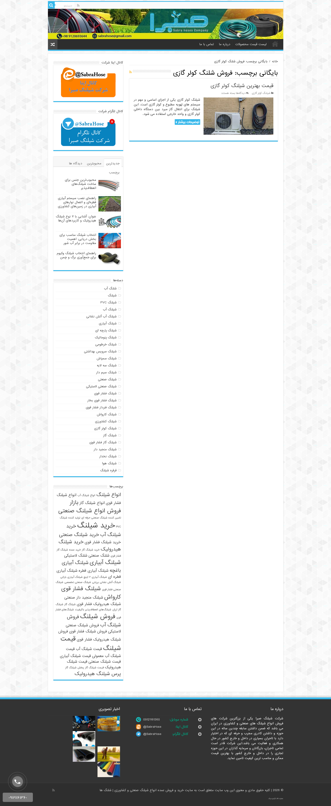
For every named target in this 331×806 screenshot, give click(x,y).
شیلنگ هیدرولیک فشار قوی (99, 604)
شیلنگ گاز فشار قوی (103, 442)
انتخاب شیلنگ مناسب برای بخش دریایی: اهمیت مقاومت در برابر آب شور (77, 239)
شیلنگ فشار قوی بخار (102, 400)
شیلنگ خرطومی (106, 344)
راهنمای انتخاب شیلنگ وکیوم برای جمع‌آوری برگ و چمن (76, 255)
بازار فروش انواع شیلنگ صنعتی (89, 506)
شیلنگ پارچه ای (106, 330)
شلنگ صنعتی (98, 555)
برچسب (114, 172)
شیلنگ (112, 295)
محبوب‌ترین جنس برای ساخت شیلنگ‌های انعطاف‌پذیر (80, 183)
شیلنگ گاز (110, 435)
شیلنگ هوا (109, 463)
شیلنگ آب (110, 309)
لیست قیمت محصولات (251, 44)
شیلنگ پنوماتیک (106, 337)
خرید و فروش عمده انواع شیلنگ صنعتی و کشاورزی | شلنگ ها (142, 790)
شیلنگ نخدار (108, 456)
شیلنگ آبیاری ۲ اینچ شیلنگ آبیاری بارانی (83, 577)
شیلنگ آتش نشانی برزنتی (106, 582)
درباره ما (224, 44)
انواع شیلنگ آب (86, 495)
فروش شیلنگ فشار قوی (88, 631)
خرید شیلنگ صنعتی (79, 534)
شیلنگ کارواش (107, 414)
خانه (275, 44)
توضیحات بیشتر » (187, 122)
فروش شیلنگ (97, 616)
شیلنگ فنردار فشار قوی (101, 407)
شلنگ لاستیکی (75, 555)
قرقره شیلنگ (108, 470)
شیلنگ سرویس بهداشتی (100, 351)
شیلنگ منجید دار (105, 449)
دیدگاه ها (75, 163)
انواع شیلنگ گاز (92, 503)
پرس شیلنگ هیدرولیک (98, 673)
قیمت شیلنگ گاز (94, 668)
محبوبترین (94, 163)
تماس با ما (206, 44)
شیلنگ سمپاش (107, 358)
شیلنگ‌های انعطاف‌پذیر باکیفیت (93, 610)
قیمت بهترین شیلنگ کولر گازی (242, 86)
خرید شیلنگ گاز (91, 550)
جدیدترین (113, 163)
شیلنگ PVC (108, 302)
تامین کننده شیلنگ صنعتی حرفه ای (101, 518)
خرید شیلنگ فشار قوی (103, 542)
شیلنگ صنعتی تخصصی (77, 582)
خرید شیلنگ (96, 525)
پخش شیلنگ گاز (74, 668)
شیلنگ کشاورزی (106, 421)
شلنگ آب (110, 288)
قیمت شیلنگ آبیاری (75, 656)
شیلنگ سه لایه (107, 365)
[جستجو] (51, 5)
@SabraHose (152, 726)
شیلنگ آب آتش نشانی (101, 316)
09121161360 (151, 719)
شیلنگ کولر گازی (261, 93)
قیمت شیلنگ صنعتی (104, 661)
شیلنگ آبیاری (108, 323)
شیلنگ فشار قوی (105, 393)
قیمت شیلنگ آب (89, 649)
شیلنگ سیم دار (106, 372)
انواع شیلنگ (108, 494)
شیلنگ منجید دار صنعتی (83, 597)
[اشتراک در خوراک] (130, 72)
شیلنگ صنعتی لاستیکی (101, 386)
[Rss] (78, 5)
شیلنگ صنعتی (107, 379)
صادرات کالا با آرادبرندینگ (275, 798)
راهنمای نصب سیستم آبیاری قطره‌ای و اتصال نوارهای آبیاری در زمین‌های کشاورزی (77, 202)
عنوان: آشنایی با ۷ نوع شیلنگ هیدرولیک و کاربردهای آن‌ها (76, 218)
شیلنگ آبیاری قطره (94, 571)
